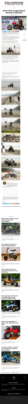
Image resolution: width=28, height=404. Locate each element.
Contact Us (18, 399)
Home (2, 376)
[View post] (10, 229)
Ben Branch (11, 183)
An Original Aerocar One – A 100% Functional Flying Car (15, 372)
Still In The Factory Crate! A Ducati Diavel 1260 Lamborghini (10, 220)
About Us (2, 378)
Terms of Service (14, 399)
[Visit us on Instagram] (24, 35)
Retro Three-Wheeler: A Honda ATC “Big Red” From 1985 (10, 323)
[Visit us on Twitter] (13, 397)
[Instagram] (2, 201)
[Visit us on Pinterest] (14, 397)
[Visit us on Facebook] (24, 32)
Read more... (7, 390)
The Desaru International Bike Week (14, 76)
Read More (3, 292)
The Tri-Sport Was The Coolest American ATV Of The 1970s (9, 271)
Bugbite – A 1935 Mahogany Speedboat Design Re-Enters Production (6, 372)
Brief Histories (3, 377)
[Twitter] (4, 201)
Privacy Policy (10, 399)
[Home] (14, 3)
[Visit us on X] (24, 33)
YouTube (25, 378)
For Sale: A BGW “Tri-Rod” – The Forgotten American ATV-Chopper (10, 348)
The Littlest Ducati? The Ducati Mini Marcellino (9, 244)
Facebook (25, 376)
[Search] (26, 3)
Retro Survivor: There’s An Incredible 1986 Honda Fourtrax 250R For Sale (9, 297)
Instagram (25, 379)
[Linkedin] (3, 201)
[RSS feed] (1, 3)
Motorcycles (10, 237)
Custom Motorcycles (4, 237)
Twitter (25, 377)
